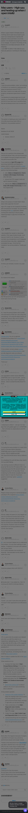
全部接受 (14, 412)
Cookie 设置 (14, 414)
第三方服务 (7, 408)
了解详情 (20, 402)
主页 (7, 2)
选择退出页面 (21, 408)
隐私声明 (20, 405)
